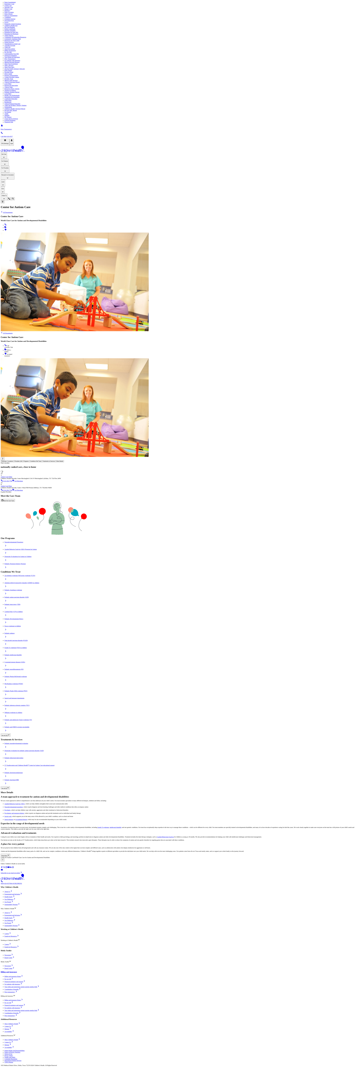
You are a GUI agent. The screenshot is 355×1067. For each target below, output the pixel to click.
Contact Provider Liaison (11, 77)
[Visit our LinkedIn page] (11, 868)
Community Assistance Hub (12, 39)
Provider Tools (8, 79)
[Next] (2, 458)
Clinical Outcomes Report (12, 82)
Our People (7, 902)
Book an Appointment (10, 15)
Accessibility (8, 1031)
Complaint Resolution (10, 1059)
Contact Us (7, 1026)
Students (6, 115)
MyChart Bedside (9, 27)
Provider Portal (8, 72)
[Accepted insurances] (5, 230)
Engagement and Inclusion (12, 894)
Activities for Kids (9, 45)
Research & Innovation (11, 85)
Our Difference (8, 899)
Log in (6, 22)
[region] (177, 350)
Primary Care (8, 9)
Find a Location (9, 12)
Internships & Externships (12, 97)
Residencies (7, 102)
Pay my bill (7, 979)
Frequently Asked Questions (12, 24)
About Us (7, 891)
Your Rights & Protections (12, 57)
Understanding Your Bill (11, 54)
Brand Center (8, 957)
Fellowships (7, 100)
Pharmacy (7, 10)
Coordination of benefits (11, 989)
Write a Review (8, 65)
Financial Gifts (8, 122)
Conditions (7, 17)
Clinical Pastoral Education (12, 104)
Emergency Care (9, 4)
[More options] (2, 859)
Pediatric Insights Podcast (11, 92)
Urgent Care (8, 5)
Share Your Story (9, 67)
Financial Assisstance (10, 55)
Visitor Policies (8, 35)
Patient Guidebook (9, 29)
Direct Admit (8, 74)
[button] (177, 908)
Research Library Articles (11, 89)
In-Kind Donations (9, 120)
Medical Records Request (11, 62)
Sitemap (6, 1029)
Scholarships (8, 107)
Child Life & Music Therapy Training (15, 105)
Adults (6, 114)
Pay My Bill (8, 52)
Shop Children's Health (11, 1024)
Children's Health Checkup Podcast (14, 109)
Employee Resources (10, 936)
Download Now (9, 20)
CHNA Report (8, 1062)
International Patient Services (12, 1060)
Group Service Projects (11, 119)
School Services (9, 42)
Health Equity (8, 897)
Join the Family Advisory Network (14, 69)
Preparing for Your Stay (11, 32)
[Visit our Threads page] (13, 868)
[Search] (13, 198)
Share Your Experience (11, 64)
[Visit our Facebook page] (2, 868)
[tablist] (177, 461)
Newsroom (7, 955)
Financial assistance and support (13, 981)
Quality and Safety (9, 1057)
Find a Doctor (8, 14)
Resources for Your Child (11, 40)
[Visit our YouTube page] (8, 868)
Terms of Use (8, 1054)
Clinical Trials (8, 87)
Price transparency (9, 992)
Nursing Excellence (10, 90)
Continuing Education (10, 99)
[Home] (177, 149)
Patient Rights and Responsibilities (14, 1050)
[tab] (4, 461)
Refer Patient (8, 70)
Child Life (7, 47)
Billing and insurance (9, 972)
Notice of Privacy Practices (12, 1052)
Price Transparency (10, 59)
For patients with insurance (12, 60)
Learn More (7, 84)
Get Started (7, 112)
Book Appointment (10, 2)
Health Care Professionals (12, 95)
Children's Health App (10, 25)
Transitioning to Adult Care (12, 44)
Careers (6, 933)
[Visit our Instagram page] (6, 868)
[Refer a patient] (5, 227)
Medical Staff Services (11, 80)
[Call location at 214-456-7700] (5, 225)
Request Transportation (11, 75)
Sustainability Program (11, 904)
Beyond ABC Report (10, 110)
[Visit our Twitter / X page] (4, 868)
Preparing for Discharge (11, 34)
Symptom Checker (9, 19)
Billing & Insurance (10, 50)
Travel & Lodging (9, 49)
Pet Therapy (8, 117)
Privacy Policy (8, 1055)
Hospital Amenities (10, 30)
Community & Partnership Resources (15, 37)
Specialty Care (8, 7)
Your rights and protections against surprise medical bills (20, 987)
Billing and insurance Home (12, 976)
